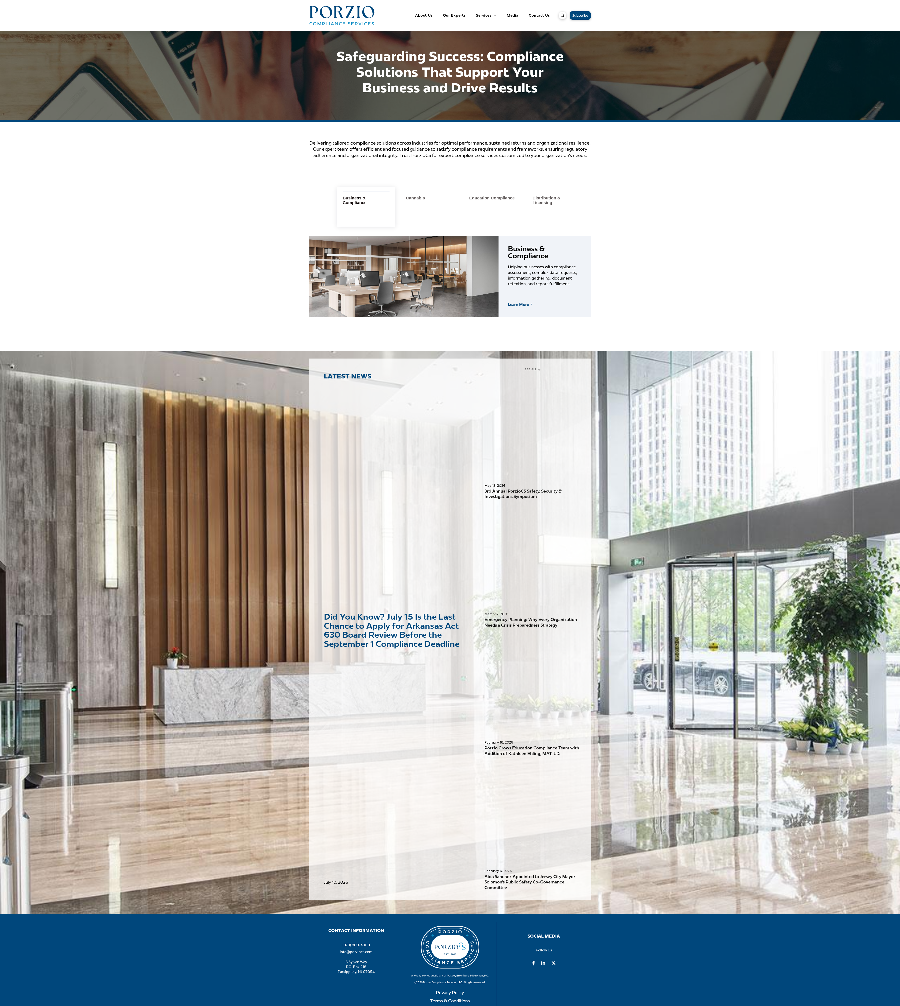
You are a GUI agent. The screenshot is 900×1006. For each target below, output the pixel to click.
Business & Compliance (528, 252)
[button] (562, 15)
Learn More (520, 304)
